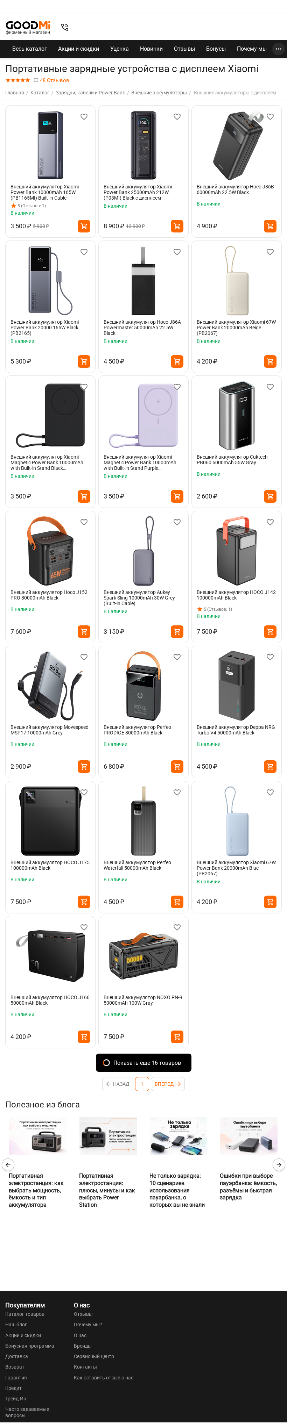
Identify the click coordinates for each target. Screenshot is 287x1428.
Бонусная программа (29, 1346)
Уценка (119, 48)
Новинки (151, 48)
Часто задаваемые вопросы (27, 1412)
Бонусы (216, 48)
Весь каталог (29, 48)
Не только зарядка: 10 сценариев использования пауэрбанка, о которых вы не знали (177, 1190)
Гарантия (16, 1377)
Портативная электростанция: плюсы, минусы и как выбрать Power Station (107, 1190)
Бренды (83, 1346)
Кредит (13, 1388)
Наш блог (16, 1324)
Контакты (85, 1367)
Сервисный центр (94, 1356)
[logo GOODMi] (28, 28)
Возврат (14, 1367)
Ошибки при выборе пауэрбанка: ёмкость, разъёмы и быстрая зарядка (248, 1186)
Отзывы (184, 48)
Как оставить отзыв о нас (103, 1377)
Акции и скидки (78, 48)
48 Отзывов (53, 80)
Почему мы (252, 48)
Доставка (16, 1356)
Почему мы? (88, 1324)
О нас (80, 1335)
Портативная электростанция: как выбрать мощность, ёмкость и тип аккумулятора (36, 1190)
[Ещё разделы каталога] (278, 49)
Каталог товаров (24, 1314)
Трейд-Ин (15, 1398)
